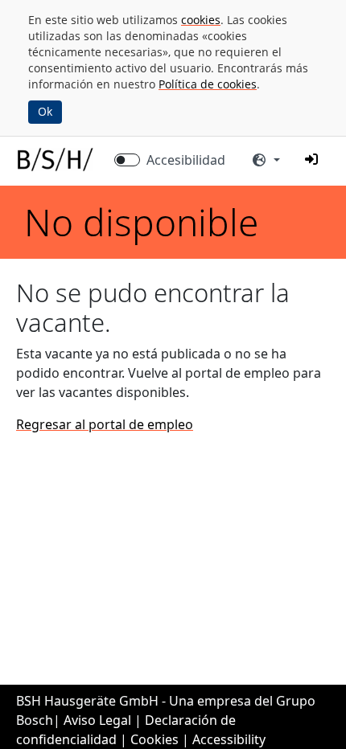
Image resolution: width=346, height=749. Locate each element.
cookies (200, 19)
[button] (311, 159)
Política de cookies (208, 84)
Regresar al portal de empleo (104, 424)
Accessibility (229, 739)
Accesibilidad (185, 160)
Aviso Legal (97, 720)
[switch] (127, 159)
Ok (45, 111)
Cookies (154, 739)
